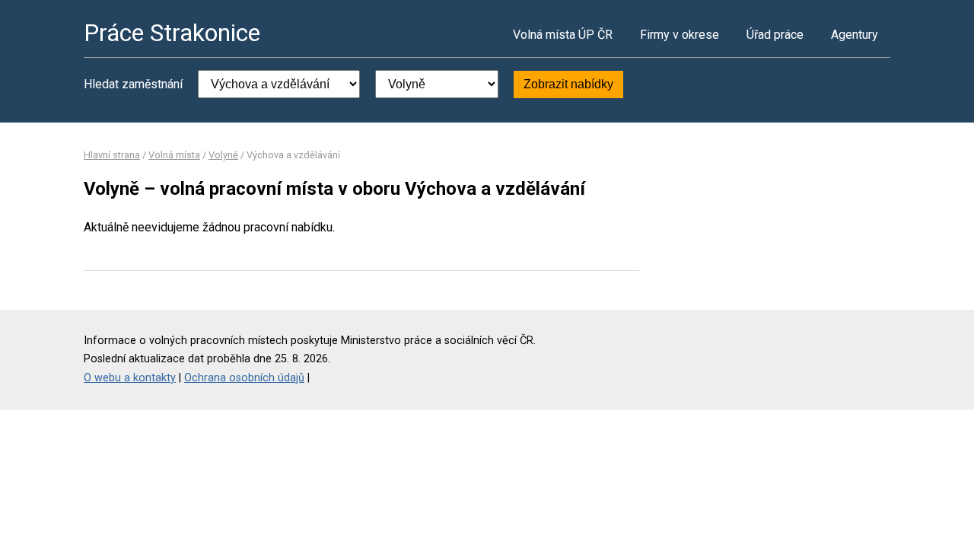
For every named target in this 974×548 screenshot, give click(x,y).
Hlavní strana (112, 155)
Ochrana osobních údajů (244, 377)
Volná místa (174, 155)
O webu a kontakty (130, 377)
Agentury (854, 34)
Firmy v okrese (679, 34)
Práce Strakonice (172, 32)
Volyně (223, 155)
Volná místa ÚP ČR (563, 34)
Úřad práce (775, 34)
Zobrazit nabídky (568, 84)
